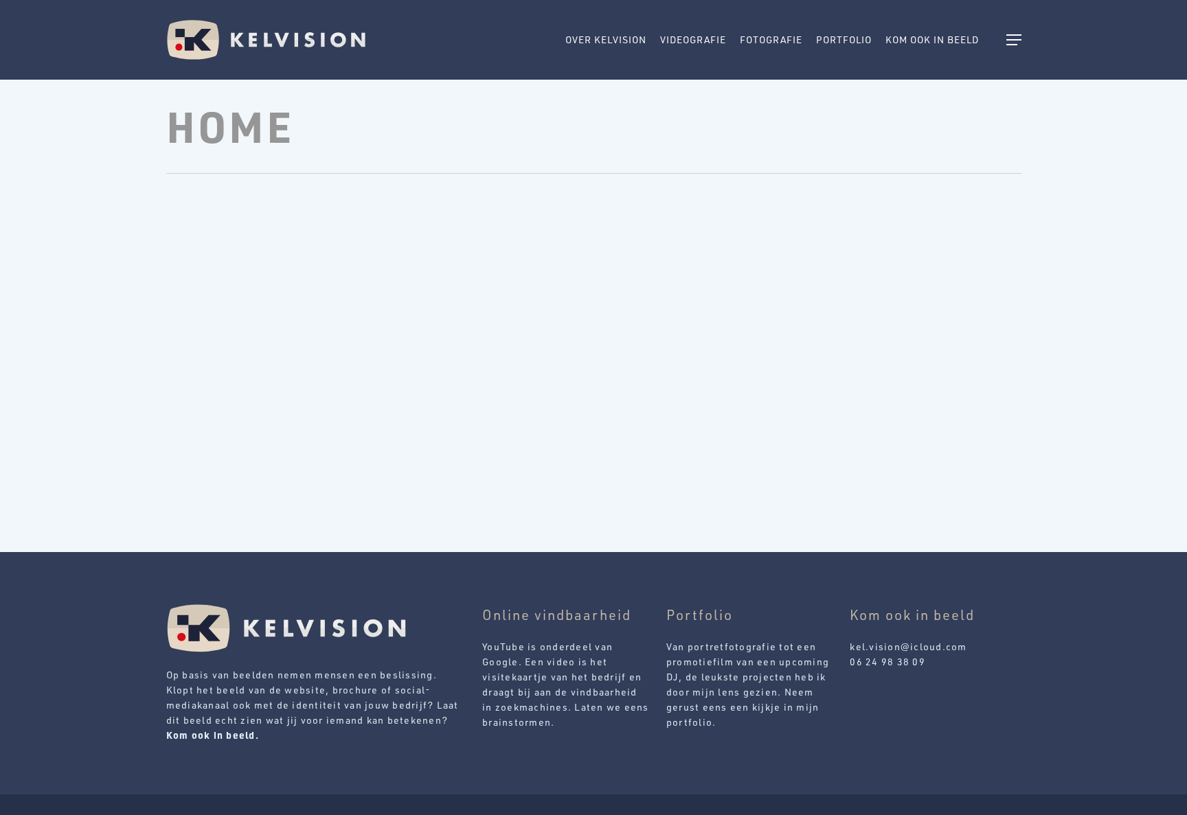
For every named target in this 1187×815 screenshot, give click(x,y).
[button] (1013, 40)
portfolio (689, 721)
